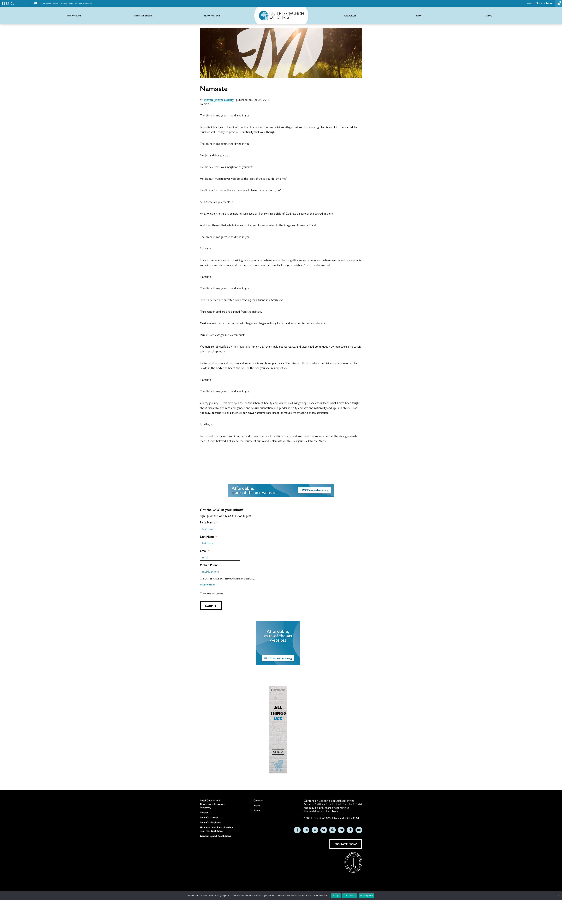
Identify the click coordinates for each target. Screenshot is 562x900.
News (256, 805)
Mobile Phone (209, 564)
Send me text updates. (213, 593)
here (335, 811)
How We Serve (212, 15)
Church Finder (45, 3)
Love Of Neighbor (210, 822)
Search (529, 3)
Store (70, 3)
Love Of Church (209, 817)
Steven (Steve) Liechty (219, 99)
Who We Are (74, 15)
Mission (204, 812)
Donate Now (544, 3)
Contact (63, 3)
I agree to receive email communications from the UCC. (229, 578)
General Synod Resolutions (215, 836)
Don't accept (350, 895)
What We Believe (143, 15)
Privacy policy (366, 895)
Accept (336, 895)
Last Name (208, 536)
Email (205, 550)
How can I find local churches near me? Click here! (216, 829)
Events (55, 3)
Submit (211, 605)
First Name (208, 522)
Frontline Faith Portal (83, 3)
